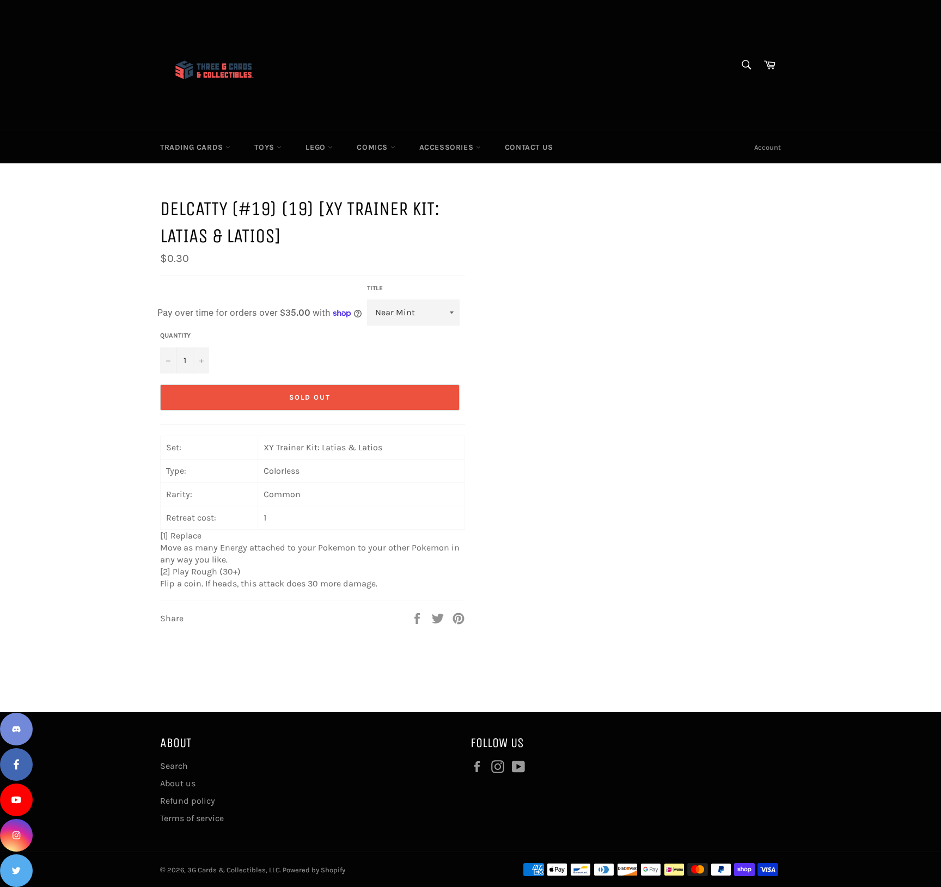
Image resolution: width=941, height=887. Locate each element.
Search (174, 766)
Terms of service (192, 818)
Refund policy (187, 801)
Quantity (175, 335)
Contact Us (529, 147)
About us (177, 783)
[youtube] (16, 800)
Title (375, 288)
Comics (373, 147)
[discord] (16, 729)
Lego (316, 147)
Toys (265, 147)
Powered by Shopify (314, 870)
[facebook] (16, 764)
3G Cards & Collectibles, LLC (233, 870)
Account (767, 147)
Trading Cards (192, 147)
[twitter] (16, 870)
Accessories (447, 147)
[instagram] (16, 835)
